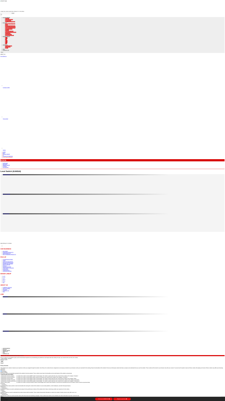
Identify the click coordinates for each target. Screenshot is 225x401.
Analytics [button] (2, 390)
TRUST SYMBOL (6, 288)
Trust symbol (7, 47)
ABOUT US (5, 44)
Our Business (5, 167)
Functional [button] (2, 383)
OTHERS (5, 166)
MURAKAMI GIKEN (9, 31)
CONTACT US (6, 50)
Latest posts (5, 163)
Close (13, 13)
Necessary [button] (2, 370)
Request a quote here (121, 398)
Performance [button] (3, 386)
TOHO (6, 24)
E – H (6, 38)
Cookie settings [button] (4, 358)
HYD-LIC (7, 30)
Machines (7, 18)
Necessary (4, 371)
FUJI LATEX (7, 33)
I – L (6, 39)
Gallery (6, 48)
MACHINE (5, 164)
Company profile (8, 46)
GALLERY (5, 289)
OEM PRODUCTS (7, 253)
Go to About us (3, 56)
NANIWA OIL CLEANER (10, 28)
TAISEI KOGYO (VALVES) (10, 32)
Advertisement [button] (3, 393)
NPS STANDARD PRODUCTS (9, 254)
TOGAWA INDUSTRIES (10, 23)
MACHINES (5, 251)
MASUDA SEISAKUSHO (10, 27)
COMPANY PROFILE (7, 287)
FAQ (4, 49)
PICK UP (5, 22)
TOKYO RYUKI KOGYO (10, 26)
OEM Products (8, 20)
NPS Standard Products (10, 21)
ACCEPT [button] (10, 358)
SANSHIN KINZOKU (9, 35)
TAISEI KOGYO (8, 34)
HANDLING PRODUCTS (8, 252)
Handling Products (9, 19)
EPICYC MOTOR (8, 29)
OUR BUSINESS (6, 17)
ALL (6, 43)
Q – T (6, 41)
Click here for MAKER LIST (103, 398)
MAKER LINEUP (6, 36)
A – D (6, 37)
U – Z (6, 42)
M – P (6, 40)
